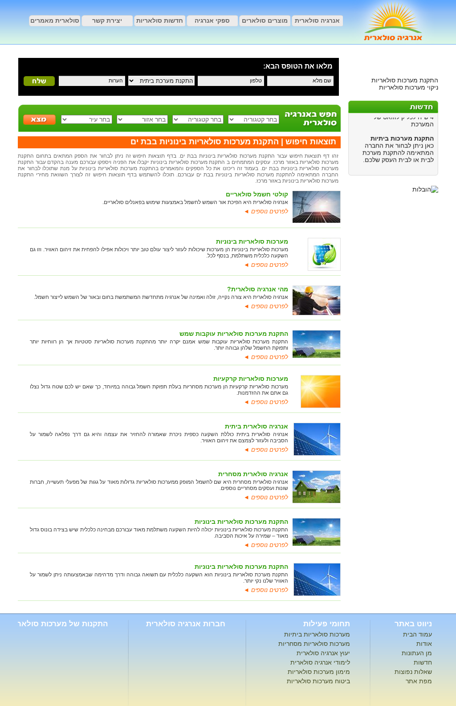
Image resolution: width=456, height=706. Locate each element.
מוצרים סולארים (265, 20)
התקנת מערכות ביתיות (402, 135)
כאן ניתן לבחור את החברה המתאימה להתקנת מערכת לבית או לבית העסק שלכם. (398, 149)
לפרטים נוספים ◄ (266, 211)
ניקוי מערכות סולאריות (408, 87)
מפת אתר (419, 681)
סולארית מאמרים (54, 20)
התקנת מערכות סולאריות (404, 80)
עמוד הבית (417, 634)
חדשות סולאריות (159, 20)
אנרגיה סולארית (317, 20)
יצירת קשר (107, 20)
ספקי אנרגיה (212, 20)
